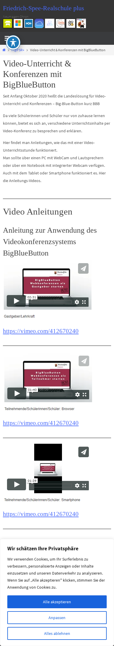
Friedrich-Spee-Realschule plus (43, 8)
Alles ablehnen (57, 633)
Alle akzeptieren (57, 601)
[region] (57, 592)
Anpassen (57, 617)
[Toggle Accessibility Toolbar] (13, 42)
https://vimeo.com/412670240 (41, 331)
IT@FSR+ (17, 50)
